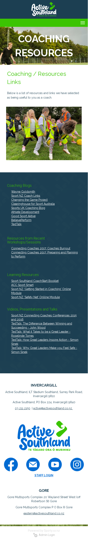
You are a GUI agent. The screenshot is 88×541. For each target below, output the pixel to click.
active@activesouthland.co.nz (53, 408)
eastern (28, 513)
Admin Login (46, 535)
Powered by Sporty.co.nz (44, 530)
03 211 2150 (22, 408)
